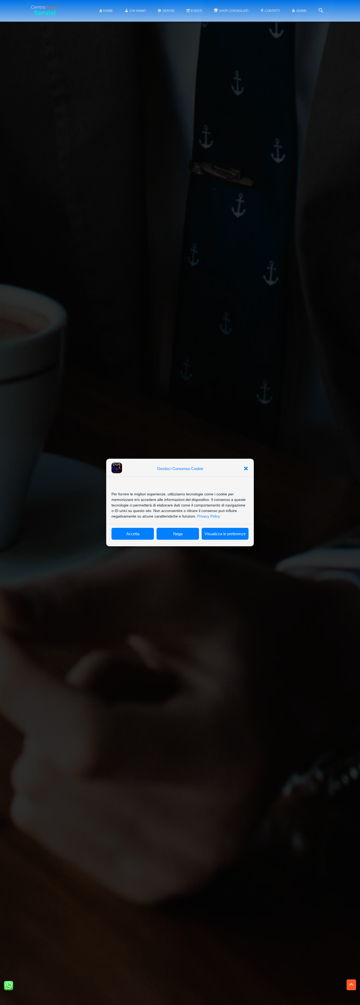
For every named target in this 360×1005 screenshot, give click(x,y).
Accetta (132, 534)
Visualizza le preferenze (225, 534)
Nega (177, 534)
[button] (246, 468)
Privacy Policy (208, 516)
